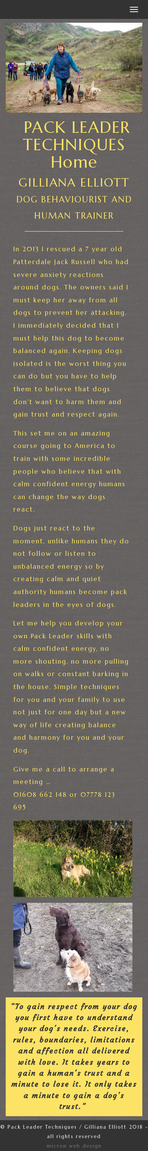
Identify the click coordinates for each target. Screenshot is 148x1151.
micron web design (74, 1146)
